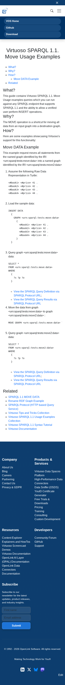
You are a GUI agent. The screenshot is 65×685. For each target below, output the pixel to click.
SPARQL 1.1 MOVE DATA (24, 397)
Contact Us (8, 483)
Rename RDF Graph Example (26, 401)
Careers (7, 475)
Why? (11, 71)
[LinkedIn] (22, 670)
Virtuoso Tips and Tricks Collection (28, 412)
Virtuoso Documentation (22, 428)
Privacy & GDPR (12, 487)
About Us (7, 467)
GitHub (38, 541)
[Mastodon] (42, 670)
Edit (60, 675)
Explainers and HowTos (16, 541)
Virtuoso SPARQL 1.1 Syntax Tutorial (30, 424)
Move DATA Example (26, 79)
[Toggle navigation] (59, 11)
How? (11, 75)
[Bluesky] (36, 670)
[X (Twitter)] (29, 670)
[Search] (52, 11)
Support (39, 545)
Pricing (38, 507)
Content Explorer (12, 537)
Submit (16, 625)
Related (13, 83)
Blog (5, 471)
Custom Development (47, 519)
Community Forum (45, 537)
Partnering (8, 479)
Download (12, 34)
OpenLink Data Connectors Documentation (11, 569)
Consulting (40, 515)
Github (10, 27)
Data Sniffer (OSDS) (46, 487)
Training (39, 511)
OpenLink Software (30, 649)
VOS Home (12, 21)
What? (12, 67)
